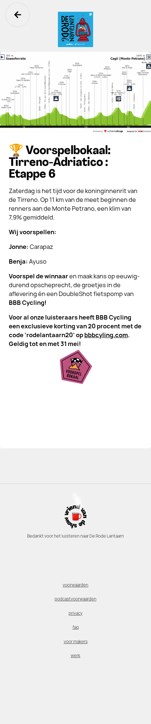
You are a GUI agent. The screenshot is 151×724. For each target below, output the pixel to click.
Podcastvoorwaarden (75, 599)
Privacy (75, 613)
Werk (75, 656)
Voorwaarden (75, 585)
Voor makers (76, 642)
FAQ (76, 627)
